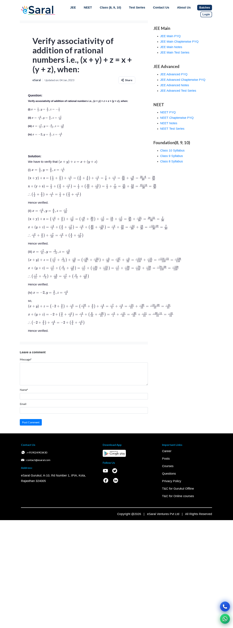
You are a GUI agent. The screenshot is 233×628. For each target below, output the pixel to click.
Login (206, 14)
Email (23, 403)
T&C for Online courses (178, 496)
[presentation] (45, 109)
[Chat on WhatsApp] (225, 619)
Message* (26, 359)
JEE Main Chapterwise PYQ (179, 41)
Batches (204, 7)
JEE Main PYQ (170, 36)
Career (166, 451)
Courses (167, 466)
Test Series (137, 7)
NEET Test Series (172, 128)
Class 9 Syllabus (171, 156)
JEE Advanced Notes (174, 85)
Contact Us (161, 7)
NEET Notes (168, 123)
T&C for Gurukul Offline (178, 488)
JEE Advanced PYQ (173, 74)
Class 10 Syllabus (172, 150)
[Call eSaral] (225, 606)
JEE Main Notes (171, 47)
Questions (169, 473)
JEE (73, 7)
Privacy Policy (171, 481)
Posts (166, 458)
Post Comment (31, 422)
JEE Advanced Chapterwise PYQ (182, 79)
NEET (88, 7)
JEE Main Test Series (174, 52)
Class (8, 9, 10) (110, 7)
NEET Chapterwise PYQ (177, 117)
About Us (184, 7)
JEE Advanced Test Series (178, 90)
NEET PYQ (168, 112)
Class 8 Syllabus (171, 161)
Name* (24, 389)
